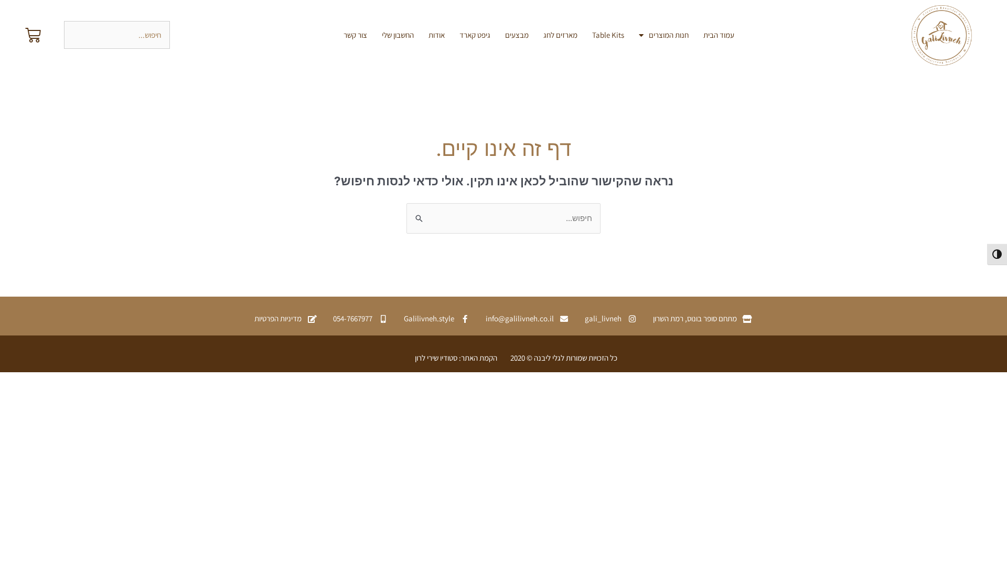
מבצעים (517, 35)
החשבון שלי (398, 35)
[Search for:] (503, 218)
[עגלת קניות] (33, 35)
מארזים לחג (560, 35)
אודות (436, 35)
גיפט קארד (474, 35)
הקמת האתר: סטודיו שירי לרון (456, 358)
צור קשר (355, 35)
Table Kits (608, 35)
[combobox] (117, 35)
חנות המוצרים (669, 35)
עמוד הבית (718, 35)
